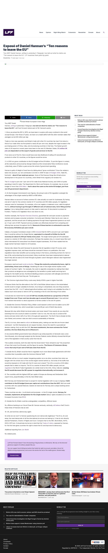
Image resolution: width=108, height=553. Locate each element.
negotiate (8, 368)
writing (13, 126)
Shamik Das (6, 58)
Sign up (89, 186)
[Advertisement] (54, 14)
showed (38, 232)
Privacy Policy (7, 544)
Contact (5, 546)
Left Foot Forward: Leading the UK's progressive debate (8, 32)
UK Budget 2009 (54, 173)
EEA (24, 397)
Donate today (14, 455)
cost (27, 296)
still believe (56, 405)
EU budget (11, 182)
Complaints (6, 541)
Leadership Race (9, 489)
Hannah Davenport (77, 495)
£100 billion (22, 186)
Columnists (72, 32)
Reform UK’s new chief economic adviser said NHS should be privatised (90, 120)
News (41, 32)
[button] (104, 32)
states (7, 347)
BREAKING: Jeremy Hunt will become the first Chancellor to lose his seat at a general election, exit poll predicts (54, 493)
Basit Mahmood (42, 497)
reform (28, 322)
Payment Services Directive (29, 216)
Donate (90, 32)
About (98, 32)
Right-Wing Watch (60, 32)
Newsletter (82, 32)
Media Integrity (8, 42)
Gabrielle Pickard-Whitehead (13, 494)
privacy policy (75, 528)
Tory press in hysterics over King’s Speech (20, 492)
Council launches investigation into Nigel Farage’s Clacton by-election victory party (90, 131)
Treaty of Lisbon (48, 423)
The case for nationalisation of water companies (89, 125)
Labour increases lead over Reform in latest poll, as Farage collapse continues (90, 140)
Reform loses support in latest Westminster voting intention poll (88, 136)
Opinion (48, 32)
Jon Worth (25, 429)
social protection (28, 264)
